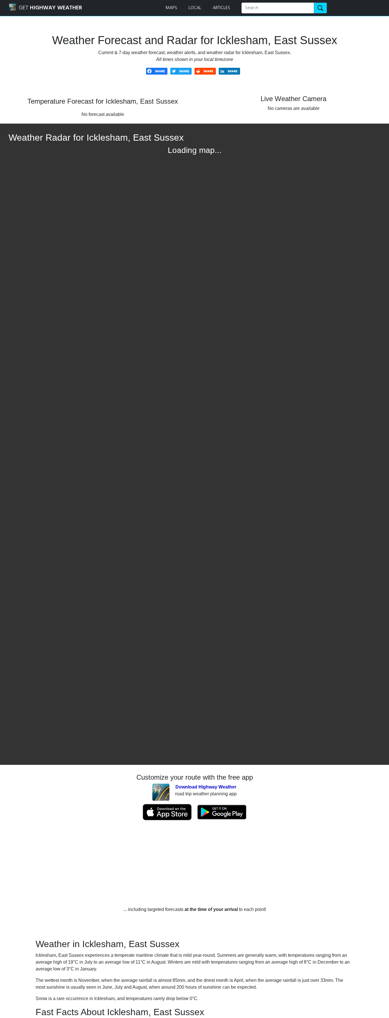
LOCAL (195, 8)
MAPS (171, 8)
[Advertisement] (194, 863)
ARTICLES (221, 8)
